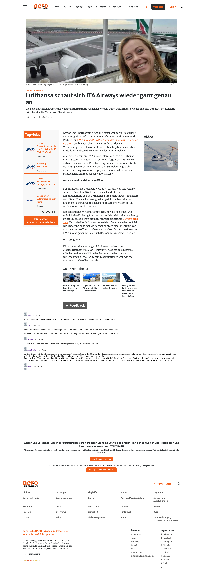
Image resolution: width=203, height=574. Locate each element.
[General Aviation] (68, 500)
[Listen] (36, 519)
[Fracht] (134, 492)
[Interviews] (68, 512)
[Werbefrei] (158, 483)
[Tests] (68, 506)
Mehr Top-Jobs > (50, 212)
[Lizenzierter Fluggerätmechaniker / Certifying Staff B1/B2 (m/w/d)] (41, 150)
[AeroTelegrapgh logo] (30, 483)
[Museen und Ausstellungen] (166, 500)
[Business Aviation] (36, 500)
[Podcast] (36, 512)
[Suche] (179, 483)
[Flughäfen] (101, 492)
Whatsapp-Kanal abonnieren (100, 470)
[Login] (168, 483)
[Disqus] (101, 340)
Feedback (77, 305)
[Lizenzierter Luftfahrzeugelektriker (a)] (41, 200)
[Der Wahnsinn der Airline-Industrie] (111, 286)
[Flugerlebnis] (166, 492)
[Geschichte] (101, 506)
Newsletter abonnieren (101, 459)
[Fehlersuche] (134, 512)
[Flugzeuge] (68, 492)
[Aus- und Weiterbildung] (134, 500)
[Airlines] (36, 492)
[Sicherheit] (101, 512)
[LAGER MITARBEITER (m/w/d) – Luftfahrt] (41, 183)
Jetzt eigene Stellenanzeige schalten (41, 220)
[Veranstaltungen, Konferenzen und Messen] (166, 519)
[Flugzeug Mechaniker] (41, 167)
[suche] (182, 7)
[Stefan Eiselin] (46, 117)
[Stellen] (101, 500)
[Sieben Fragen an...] (101, 519)
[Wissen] (166, 506)
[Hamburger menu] (25, 6)
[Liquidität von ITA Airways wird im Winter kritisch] (92, 286)
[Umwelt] (134, 506)
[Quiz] (166, 512)
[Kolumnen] (36, 506)
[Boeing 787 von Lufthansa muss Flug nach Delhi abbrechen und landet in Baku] (131, 286)
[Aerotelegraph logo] (41, 7)
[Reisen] (68, 519)
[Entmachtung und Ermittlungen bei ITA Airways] (72, 286)
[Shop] (134, 519)
